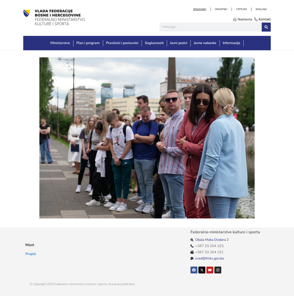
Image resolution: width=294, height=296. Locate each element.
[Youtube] (209, 270)
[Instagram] (217, 270)
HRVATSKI (221, 9)
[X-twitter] (201, 270)
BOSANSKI (199, 9)
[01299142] (147, 137)
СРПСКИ (241, 9)
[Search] (266, 27)
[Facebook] (193, 270)
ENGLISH (260, 9)
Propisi (30, 254)
